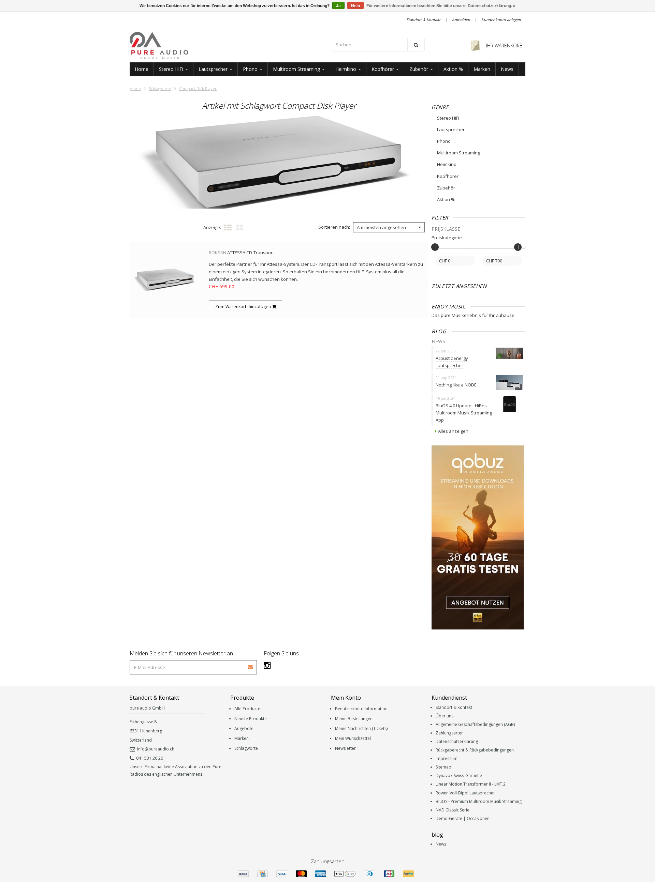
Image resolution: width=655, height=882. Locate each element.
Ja (338, 5)
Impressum (446, 758)
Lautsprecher (214, 69)
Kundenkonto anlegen (501, 19)
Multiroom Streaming (297, 69)
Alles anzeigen (453, 431)
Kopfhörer (383, 69)
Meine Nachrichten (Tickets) (361, 728)
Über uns (444, 716)
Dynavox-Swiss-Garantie (459, 775)
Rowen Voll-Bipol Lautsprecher (465, 793)
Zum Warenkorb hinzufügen (243, 306)
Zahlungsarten (450, 733)
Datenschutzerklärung (457, 741)
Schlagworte (160, 88)
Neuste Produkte (250, 718)
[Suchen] (416, 44)
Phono (251, 69)
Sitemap (443, 767)
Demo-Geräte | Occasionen (463, 818)
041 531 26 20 (149, 758)
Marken (482, 69)
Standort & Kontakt (423, 19)
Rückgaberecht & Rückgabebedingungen (475, 750)
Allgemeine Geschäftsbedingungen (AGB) (475, 724)
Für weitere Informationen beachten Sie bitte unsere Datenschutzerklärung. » (440, 5)
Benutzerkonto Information (361, 709)
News (507, 69)
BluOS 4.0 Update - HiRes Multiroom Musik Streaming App (464, 412)
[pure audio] (227, 45)
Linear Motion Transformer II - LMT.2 (471, 784)
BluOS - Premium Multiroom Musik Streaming (479, 801)
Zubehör (419, 69)
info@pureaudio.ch (155, 749)
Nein (355, 5)
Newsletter (345, 748)
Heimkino (346, 69)
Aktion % (453, 69)
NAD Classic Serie (452, 810)
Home (141, 69)
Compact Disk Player (198, 88)
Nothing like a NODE (456, 385)
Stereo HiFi (172, 69)
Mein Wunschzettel (353, 738)
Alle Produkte (247, 709)
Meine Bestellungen (354, 718)
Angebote (243, 728)
